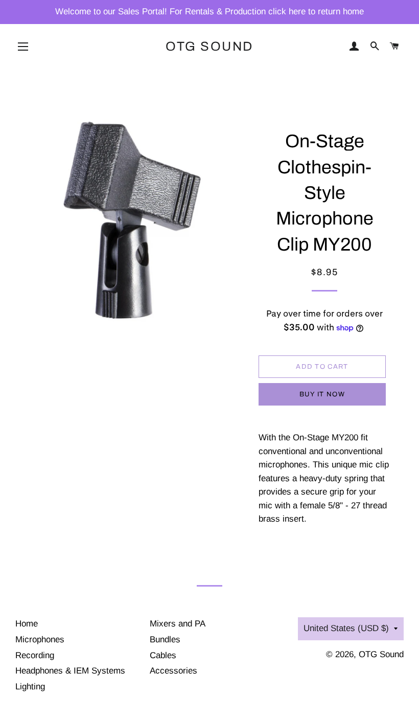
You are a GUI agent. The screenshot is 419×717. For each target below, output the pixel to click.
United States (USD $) (346, 628)
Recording (34, 655)
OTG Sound (209, 46)
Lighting (30, 686)
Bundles (165, 639)
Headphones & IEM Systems (70, 671)
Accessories (173, 671)
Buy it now (322, 394)
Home (26, 624)
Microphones (39, 639)
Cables (163, 655)
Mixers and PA (177, 624)
